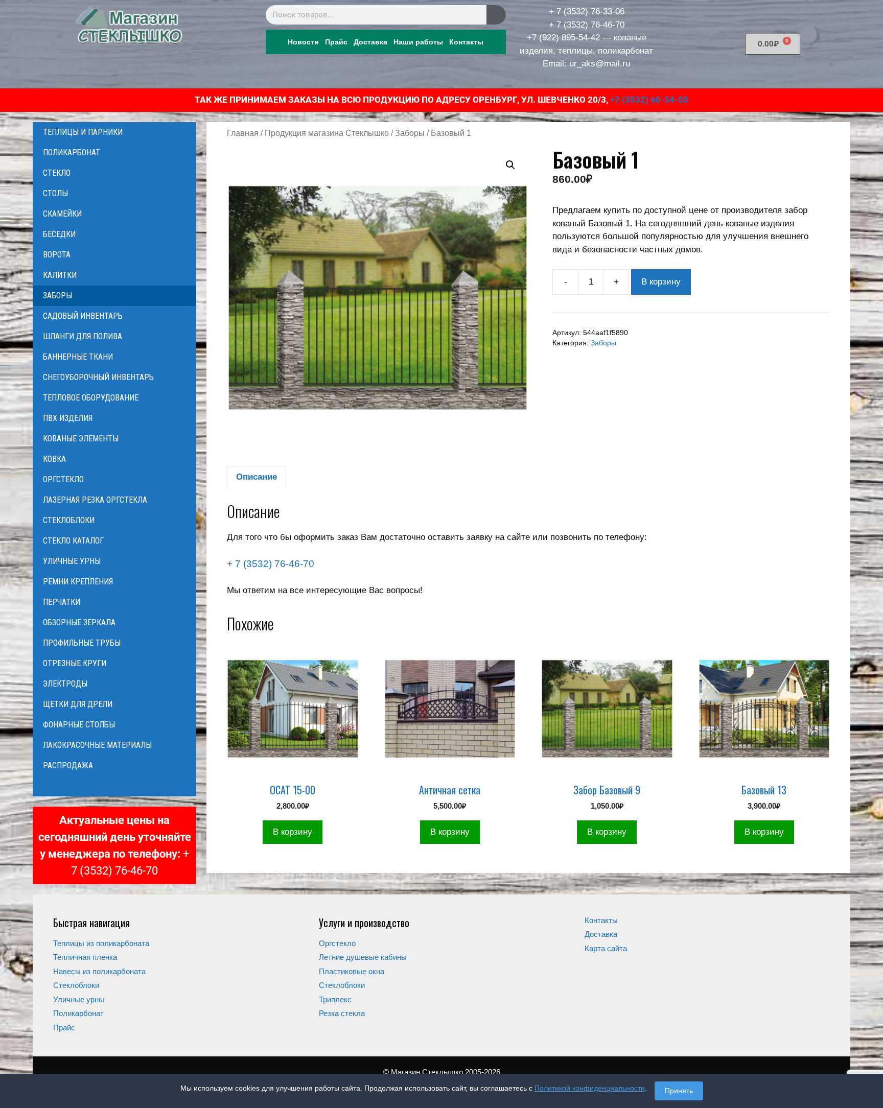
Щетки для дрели (77, 704)
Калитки (60, 275)
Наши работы (418, 42)
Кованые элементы (81, 438)
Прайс (336, 42)
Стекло (57, 173)
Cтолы (55, 193)
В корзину (661, 282)
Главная (243, 133)
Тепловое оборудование (90, 398)
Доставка (370, 42)
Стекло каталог (73, 541)
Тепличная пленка (85, 957)
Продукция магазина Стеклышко (327, 133)
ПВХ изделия (67, 418)
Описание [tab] (256, 477)
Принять (679, 1091)
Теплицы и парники (83, 132)
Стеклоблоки (69, 520)
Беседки (59, 234)
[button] (510, 165)
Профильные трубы (82, 643)
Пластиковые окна (351, 971)
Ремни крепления (78, 581)
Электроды (65, 684)
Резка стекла (342, 1013)
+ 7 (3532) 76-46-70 (586, 25)
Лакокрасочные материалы (97, 745)
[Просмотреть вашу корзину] (114, 786)
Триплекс (335, 999)
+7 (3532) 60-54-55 (649, 100)
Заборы (410, 133)
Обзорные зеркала (79, 622)
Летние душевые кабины (363, 957)
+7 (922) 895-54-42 (563, 37)
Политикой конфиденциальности (590, 1088)
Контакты (466, 42)
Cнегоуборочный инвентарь (98, 377)
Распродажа (68, 765)
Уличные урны (72, 561)
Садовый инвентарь (83, 316)
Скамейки (62, 214)
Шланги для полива (82, 336)
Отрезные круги (74, 663)
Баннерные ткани (78, 357)
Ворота (57, 255)
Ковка (54, 459)
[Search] (496, 15)
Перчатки (61, 602)
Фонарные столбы (79, 724)
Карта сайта (606, 948)
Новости (303, 42)
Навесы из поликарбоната (99, 971)
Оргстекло (63, 479)
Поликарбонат (71, 152)
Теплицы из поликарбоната (101, 943)
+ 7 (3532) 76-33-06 (586, 11)
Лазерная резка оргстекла (95, 500)
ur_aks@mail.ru (599, 63)
